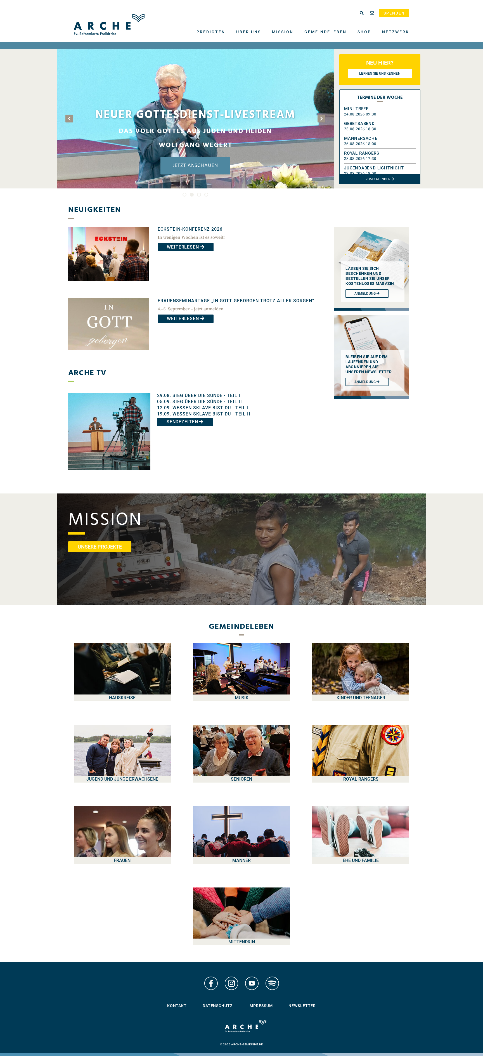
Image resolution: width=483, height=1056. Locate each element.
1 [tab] (184, 195)
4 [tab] (206, 195)
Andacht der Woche (195, 129)
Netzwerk (395, 32)
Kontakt (177, 1005)
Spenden (394, 13)
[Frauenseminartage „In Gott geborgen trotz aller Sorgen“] (108, 353)
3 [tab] (199, 195)
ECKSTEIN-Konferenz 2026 (190, 229)
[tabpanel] (195, 118)
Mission (282, 32)
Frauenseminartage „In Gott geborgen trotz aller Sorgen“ (236, 300)
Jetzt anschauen (195, 166)
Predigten (210, 32)
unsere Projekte (100, 547)
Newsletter (302, 1005)
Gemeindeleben (325, 32)
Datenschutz (218, 1005)
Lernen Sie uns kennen (379, 73)
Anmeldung (365, 382)
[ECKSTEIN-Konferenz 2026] (108, 284)
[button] (380, 112)
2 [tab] (192, 195)
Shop (364, 32)
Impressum (260, 1005)
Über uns (248, 32)
